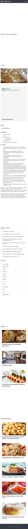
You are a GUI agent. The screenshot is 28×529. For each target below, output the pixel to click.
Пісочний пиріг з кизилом (8, 231)
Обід (12, 90)
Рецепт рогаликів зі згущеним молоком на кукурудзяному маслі (12, 239)
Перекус (18, 90)
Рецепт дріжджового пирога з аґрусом (11, 234)
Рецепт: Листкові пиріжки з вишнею (11, 246)
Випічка (4, 276)
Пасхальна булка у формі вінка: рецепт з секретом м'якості (14, 243)
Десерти (4, 279)
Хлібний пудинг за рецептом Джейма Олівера (13, 236)
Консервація (5, 286)
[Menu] (26, 1)
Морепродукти (6, 294)
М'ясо (4, 289)
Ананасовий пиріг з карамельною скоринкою (13, 249)
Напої (4, 281)
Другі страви (5, 266)
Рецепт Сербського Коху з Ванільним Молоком (13, 254)
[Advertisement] (14, 18)
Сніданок (8, 90)
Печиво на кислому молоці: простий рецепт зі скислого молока (13, 437)
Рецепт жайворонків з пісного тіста (11, 256)
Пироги (2, 65)
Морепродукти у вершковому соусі (13, 457)
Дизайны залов (7, 365)
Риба (4, 292)
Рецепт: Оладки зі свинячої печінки (13, 477)
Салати (4, 269)
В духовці (8, 88)
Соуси (4, 284)
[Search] (24, 1)
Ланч (14, 90)
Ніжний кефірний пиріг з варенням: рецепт (12, 251)
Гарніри (4, 274)
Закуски (4, 271)
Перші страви (6, 264)
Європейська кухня (5, 128)
